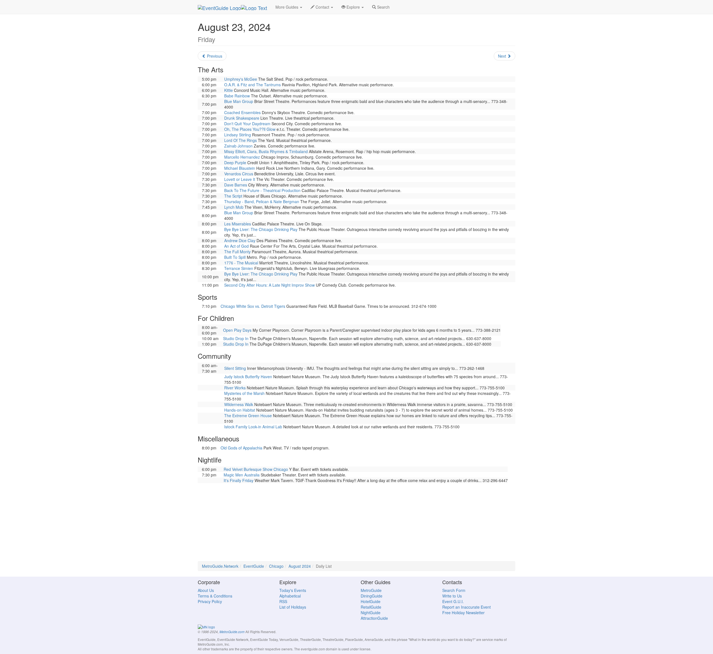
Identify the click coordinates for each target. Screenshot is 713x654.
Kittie (228, 90)
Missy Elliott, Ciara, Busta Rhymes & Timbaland (266, 151)
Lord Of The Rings (240, 140)
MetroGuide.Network (220, 566)
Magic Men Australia (242, 475)
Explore (353, 7)
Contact (322, 7)
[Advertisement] (356, 522)
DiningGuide (371, 596)
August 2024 (300, 566)
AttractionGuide (374, 618)
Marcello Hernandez (242, 157)
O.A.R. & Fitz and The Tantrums (252, 84)
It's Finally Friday (238, 480)
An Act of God (236, 246)
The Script (233, 196)
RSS (283, 601)
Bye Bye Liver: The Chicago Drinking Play (260, 229)
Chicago (276, 566)
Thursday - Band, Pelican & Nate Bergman (261, 201)
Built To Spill (235, 257)
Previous (214, 56)
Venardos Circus (238, 173)
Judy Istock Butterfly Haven (248, 376)
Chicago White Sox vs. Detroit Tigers (253, 306)
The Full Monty (237, 251)
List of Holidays (292, 607)
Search (383, 7)
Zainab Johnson (238, 146)
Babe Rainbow (237, 96)
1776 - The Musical (241, 262)
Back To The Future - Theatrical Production (262, 190)
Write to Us (452, 596)
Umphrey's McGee (240, 79)
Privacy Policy (210, 601)
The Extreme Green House (248, 415)
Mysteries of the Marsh (244, 393)
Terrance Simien (238, 268)
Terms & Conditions (215, 596)
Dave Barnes (235, 185)
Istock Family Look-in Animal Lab (253, 426)
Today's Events (292, 590)
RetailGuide (371, 607)
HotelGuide (370, 601)
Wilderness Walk (238, 404)
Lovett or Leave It (239, 179)
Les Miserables (237, 224)
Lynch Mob (233, 207)
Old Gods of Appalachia (241, 448)
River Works (235, 387)
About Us (206, 590)
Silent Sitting (235, 368)
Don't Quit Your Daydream (247, 123)
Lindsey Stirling (237, 134)
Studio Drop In (235, 338)
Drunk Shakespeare (241, 118)
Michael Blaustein (239, 168)
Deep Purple (235, 162)
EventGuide (253, 566)
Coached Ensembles (242, 112)
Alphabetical (290, 596)
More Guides (287, 7)
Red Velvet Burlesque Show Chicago (256, 469)
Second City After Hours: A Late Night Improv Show (269, 285)
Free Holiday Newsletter (463, 612)
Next (502, 56)
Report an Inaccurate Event (466, 607)
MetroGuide (371, 590)
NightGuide (370, 612)
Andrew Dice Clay (239, 240)
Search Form (453, 590)
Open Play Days (237, 330)
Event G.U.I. (453, 601)
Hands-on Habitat (239, 410)
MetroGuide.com (232, 632)
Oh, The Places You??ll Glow (249, 129)
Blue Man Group (238, 101)
